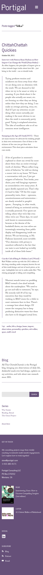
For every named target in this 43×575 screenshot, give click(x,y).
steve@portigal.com (10, 460)
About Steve (6, 424)
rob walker (33, 329)
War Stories (6, 410)
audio (9, 326)
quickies (25, 329)
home (25, 326)
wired (13, 332)
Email (7, 561)
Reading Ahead (8, 413)
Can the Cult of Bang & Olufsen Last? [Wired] (20, 259)
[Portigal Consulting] (14, 11)
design (19, 326)
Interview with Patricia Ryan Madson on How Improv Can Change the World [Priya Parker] (20, 61)
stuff (9, 332)
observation (6, 329)
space (4, 332)
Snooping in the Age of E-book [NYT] (17, 136)
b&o (14, 326)
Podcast (8, 556)
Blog (7, 551)
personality (16, 329)
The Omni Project (9, 416)
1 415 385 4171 (9, 463)
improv (31, 326)
